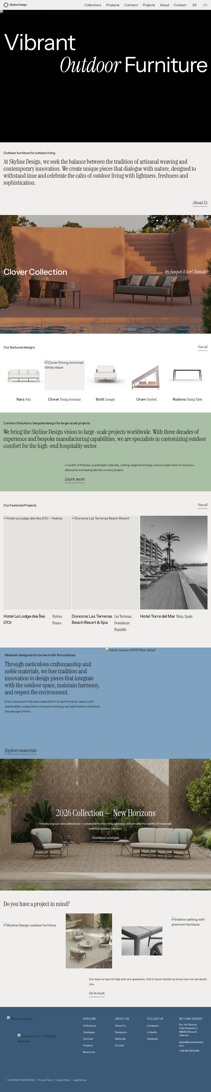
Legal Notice (80, 1079)
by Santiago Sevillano (188, 272)
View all (202, 347)
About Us (200, 203)
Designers (121, 1032)
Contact (180, 5)
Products (113, 5)
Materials (120, 1038)
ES (194, 5)
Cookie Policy (62, 1079)
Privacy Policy (45, 1079)
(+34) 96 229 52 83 (189, 1050)
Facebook (152, 1038)
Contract (131, 5)
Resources (89, 1051)
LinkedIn (152, 1032)
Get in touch (97, 993)
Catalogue (89, 1032)
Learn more (75, 479)
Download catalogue (105, 837)
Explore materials (20, 750)
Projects (149, 5)
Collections (92, 5)
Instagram (153, 1025)
